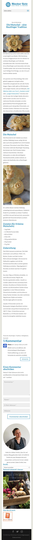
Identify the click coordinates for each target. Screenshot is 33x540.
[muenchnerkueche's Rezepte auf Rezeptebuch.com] (7, 520)
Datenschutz (16, 537)
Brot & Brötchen (16, 22)
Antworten (25, 359)
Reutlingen (12, 335)
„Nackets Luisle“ (24, 91)
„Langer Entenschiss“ (12, 93)
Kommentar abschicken (18, 417)
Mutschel (5, 335)
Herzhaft (5, 338)
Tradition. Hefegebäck (22, 335)
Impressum (25, 535)
